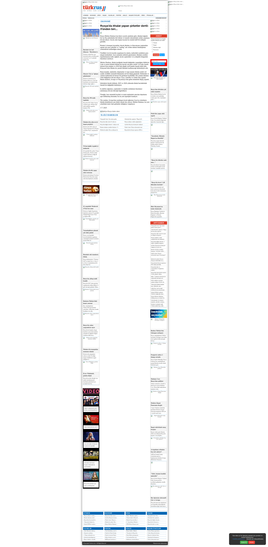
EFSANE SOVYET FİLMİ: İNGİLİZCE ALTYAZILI (89, 464)
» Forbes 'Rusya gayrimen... (153, 530)
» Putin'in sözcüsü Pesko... (110, 535)
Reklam (85, 18)
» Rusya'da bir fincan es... (153, 522)
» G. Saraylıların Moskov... (132, 522)
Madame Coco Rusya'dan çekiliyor (157, 380)
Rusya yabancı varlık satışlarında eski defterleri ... (158, 238)
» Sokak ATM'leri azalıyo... (89, 524)
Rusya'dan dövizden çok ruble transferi (158, 90)
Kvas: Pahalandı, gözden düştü (88, 374)
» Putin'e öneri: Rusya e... (110, 520)
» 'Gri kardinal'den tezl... (131, 537)
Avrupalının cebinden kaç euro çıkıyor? (158, 450)
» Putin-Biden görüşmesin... (132, 535)
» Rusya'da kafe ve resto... (153, 524)
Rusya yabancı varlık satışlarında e (133, 122)
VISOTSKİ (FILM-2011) (91, 427)
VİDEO (143, 15)
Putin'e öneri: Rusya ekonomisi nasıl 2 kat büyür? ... (158, 255)
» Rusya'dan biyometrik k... (89, 520)
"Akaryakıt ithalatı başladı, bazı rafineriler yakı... (157, 285)
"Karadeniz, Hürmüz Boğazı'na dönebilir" (157, 137)
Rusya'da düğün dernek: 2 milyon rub (109, 124)
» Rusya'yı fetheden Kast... (153, 535)
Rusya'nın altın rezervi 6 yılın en (108, 122)
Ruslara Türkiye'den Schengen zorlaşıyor (157, 332)
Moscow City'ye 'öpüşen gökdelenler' (90, 75)
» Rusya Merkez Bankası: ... (111, 524)
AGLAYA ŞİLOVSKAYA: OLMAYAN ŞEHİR (91, 445)
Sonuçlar (156, 55)
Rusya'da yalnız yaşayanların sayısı (89, 326)
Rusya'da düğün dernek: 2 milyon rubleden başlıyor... (157, 242)
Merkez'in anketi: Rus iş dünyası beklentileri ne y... (157, 259)
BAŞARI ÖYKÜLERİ (134, 15)
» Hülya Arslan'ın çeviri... (110, 537)
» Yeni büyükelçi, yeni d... (110, 530)
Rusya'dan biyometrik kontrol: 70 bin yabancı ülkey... (158, 273)
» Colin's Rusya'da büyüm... (153, 533)
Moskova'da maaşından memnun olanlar (90, 350)
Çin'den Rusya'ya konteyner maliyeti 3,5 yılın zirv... (158, 246)
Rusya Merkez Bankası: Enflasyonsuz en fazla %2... (158, 297)
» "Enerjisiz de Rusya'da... (132, 533)
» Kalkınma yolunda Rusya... (133, 539)
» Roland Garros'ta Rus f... (132, 520)
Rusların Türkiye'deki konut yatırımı (90, 302)
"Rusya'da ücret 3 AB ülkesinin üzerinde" (158, 183)
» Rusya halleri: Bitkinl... (132, 530)
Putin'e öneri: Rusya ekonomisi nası (133, 127)
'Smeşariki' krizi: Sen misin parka (108, 119)
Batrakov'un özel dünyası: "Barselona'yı (90, 51)
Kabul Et (244, 542)
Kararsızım (156, 49)
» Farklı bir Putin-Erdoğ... (110, 533)
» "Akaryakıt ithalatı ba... (89, 522)
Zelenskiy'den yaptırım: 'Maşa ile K (133, 119)
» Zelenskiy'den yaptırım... (153, 517)
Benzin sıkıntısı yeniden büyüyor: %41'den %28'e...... (158, 250)
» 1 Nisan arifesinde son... (89, 535)
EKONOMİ (93, 15)
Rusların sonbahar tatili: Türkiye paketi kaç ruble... (157, 305)
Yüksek (155, 42)
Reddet (252, 542)
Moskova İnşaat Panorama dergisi (156, 404)
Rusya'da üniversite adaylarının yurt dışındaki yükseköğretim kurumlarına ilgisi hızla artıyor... (159, 504)
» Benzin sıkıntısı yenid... (89, 517)
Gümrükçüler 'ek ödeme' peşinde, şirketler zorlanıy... (158, 301)
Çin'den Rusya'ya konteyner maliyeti (134, 124)
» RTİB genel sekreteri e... (110, 539)
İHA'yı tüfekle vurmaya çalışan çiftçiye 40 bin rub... (158, 281)
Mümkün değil (157, 47)
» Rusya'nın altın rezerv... (110, 515)
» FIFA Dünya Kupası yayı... (132, 524)
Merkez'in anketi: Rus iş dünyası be (109, 130)
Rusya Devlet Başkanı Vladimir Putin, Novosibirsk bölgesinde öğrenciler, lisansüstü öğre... (159, 120)
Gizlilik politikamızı (239, 539)
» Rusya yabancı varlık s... (89, 515)
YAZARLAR (111, 15)
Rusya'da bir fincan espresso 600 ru (133, 130)
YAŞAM (104, 15)
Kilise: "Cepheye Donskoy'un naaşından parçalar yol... (158, 277)
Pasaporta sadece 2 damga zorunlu (157, 356)
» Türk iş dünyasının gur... (153, 539)
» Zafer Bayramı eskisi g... (89, 530)
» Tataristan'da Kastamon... (153, 537)
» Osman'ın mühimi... (88, 533)
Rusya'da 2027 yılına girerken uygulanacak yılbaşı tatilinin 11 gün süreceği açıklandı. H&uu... (91, 285)
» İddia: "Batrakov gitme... (132, 515)
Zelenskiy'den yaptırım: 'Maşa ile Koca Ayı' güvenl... (158, 230)
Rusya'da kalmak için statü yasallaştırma (90, 484)
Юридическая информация (160, 543)
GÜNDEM (85, 15)
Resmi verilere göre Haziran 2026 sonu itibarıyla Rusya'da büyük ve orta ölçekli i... (158, 433)
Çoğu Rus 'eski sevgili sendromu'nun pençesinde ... (158, 289)
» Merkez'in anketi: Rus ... (110, 522)
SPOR (99, 15)
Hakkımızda (91, 18)
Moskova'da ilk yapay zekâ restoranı (90, 171)
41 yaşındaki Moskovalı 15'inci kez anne (90, 207)
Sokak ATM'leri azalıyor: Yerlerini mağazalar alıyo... (157, 293)
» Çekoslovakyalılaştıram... (89, 537)
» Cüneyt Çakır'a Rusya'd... (132, 517)
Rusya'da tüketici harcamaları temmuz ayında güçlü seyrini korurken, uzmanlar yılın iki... (158, 166)
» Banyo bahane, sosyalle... (89, 539)
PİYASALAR (150, 15)
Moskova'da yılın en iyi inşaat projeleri (90, 123)
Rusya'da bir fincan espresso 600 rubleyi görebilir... (158, 263)
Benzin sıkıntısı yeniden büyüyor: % (109, 127)
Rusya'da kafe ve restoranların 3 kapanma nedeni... (157, 268)
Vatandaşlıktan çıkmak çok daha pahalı (90, 231)
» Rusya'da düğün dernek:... (153, 520)
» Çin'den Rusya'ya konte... (110, 517)
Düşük (155, 45)
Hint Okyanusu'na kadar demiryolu (157, 207)
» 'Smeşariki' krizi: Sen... (153, 515)
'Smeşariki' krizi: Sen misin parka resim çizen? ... (157, 226)
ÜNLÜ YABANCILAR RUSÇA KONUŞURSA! (90, 409)
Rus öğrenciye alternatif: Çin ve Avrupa (158, 499)
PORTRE (118, 15)
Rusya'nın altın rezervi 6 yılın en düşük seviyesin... (158, 234)
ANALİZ (125, 15)
